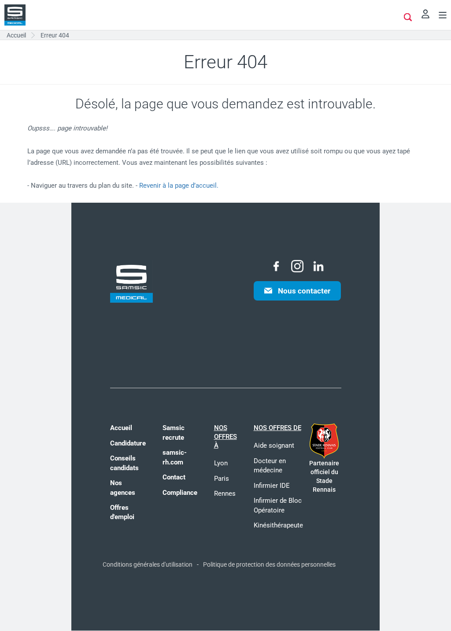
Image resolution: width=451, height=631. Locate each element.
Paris (221, 479)
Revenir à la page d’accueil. (178, 185)
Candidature (128, 443)
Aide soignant (274, 445)
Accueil (121, 428)
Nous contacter (304, 290)
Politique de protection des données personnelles (269, 564)
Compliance (180, 493)
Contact (174, 477)
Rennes (225, 493)
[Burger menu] (443, 16)
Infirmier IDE (272, 486)
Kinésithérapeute (278, 525)
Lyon (221, 463)
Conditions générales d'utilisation (147, 564)
